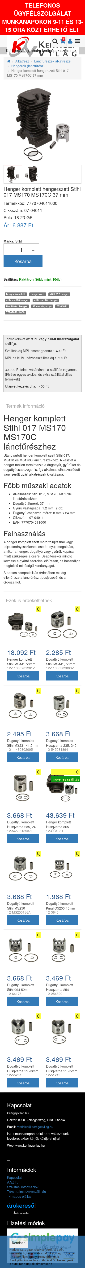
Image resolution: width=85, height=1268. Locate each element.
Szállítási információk (22, 1186)
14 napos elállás (19, 1196)
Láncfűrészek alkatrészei (52, 61)
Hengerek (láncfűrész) (28, 65)
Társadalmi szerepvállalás (26, 1191)
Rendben (19, 1243)
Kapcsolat (14, 1177)
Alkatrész (22, 61)
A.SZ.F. (12, 1182)
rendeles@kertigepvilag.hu (35, 1126)
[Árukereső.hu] (21, 1207)
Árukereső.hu (21, 1213)
